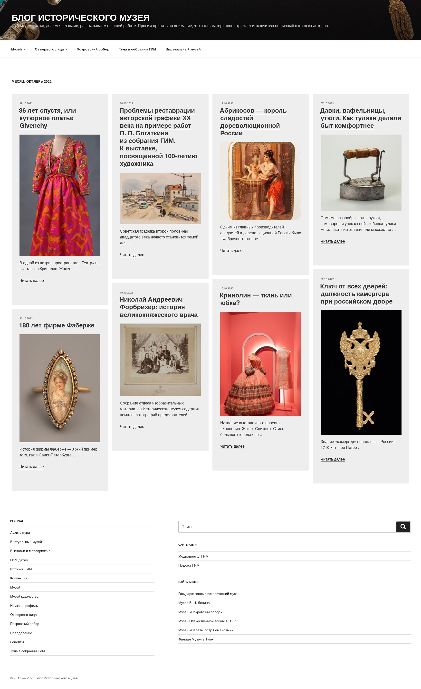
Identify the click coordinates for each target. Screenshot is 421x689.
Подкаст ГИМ (189, 565)
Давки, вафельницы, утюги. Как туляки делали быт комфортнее (360, 118)
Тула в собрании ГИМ (137, 49)
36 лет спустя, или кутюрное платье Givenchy (47, 118)
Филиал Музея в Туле (195, 639)
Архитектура (20, 532)
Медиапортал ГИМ (193, 556)
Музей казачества (24, 596)
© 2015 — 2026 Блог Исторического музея (44, 677)
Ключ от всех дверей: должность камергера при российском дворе (356, 293)
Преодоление (21, 632)
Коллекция (18, 577)
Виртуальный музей (183, 49)
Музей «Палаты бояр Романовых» (205, 629)
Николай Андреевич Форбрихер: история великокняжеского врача (158, 307)
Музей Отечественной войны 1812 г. (207, 620)
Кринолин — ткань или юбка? (256, 298)
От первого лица (49, 49)
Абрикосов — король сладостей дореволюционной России (253, 122)
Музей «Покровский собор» (200, 611)
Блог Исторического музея (81, 17)
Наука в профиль (24, 605)
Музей (16, 49)
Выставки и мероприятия (30, 550)
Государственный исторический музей (208, 593)
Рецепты (17, 641)
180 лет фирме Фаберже (56, 324)
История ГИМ (21, 568)
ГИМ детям (19, 559)
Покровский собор (93, 49)
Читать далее (31, 280)
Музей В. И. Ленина (194, 602)
